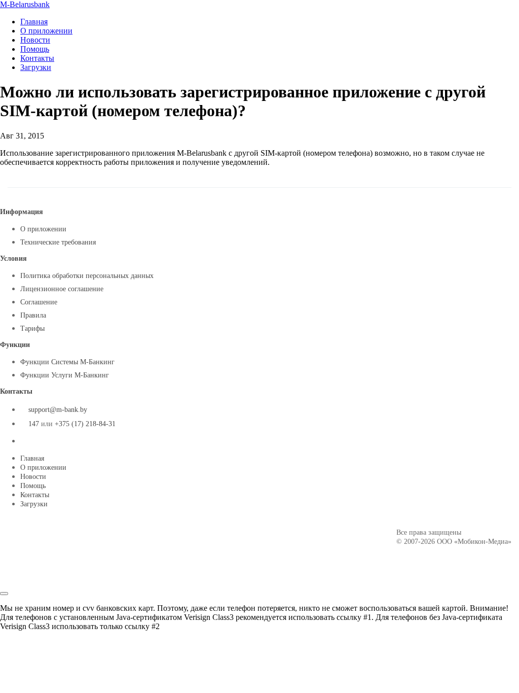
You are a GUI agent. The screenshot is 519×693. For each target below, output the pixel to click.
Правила (33, 315)
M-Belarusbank (25, 4)
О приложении (46, 30)
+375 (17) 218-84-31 (85, 424)
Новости (35, 40)
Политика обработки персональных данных (87, 276)
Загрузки (35, 67)
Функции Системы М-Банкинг (67, 362)
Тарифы (32, 328)
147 (33, 424)
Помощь (34, 49)
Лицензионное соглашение (61, 289)
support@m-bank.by (57, 409)
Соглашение (38, 302)
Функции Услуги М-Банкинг (64, 375)
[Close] (4, 593)
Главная (34, 21)
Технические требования (58, 242)
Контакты (37, 58)
